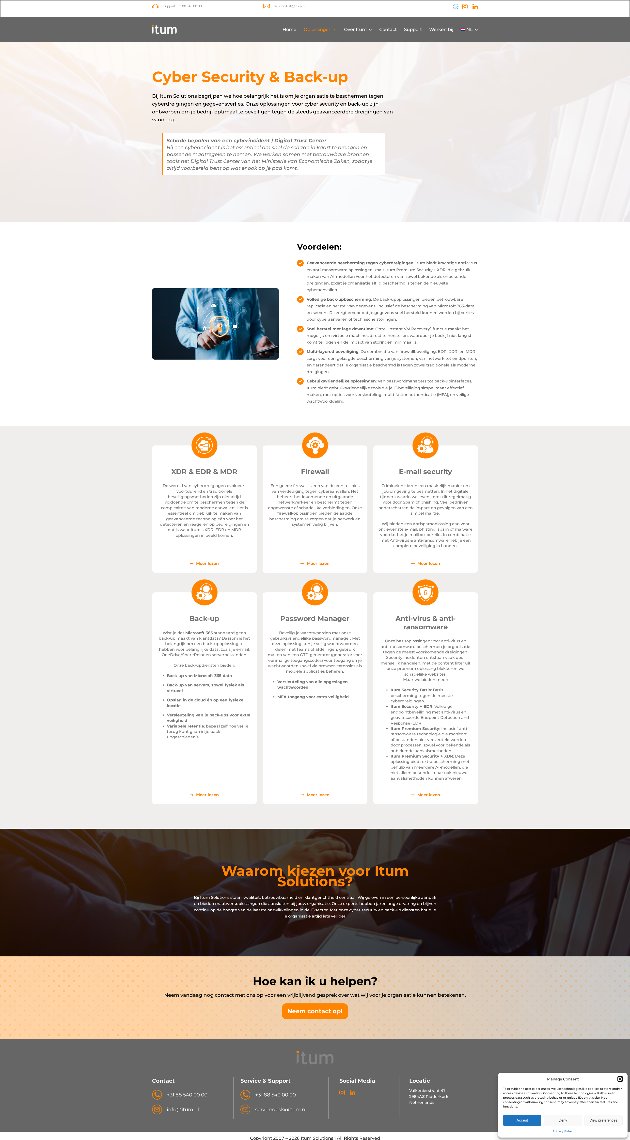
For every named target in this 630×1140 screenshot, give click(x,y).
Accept (522, 1120)
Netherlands (421, 1102)
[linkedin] (475, 6)
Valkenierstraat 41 (427, 1090)
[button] (620, 1079)
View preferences (603, 1120)
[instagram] (465, 6)
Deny (563, 1120)
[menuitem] (469, 29)
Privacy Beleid (562, 1131)
